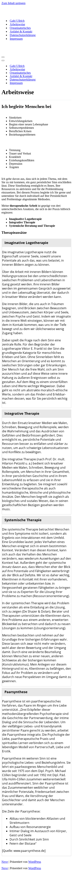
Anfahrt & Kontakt (21, 31)
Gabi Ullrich (17, 20)
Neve (4, 861)
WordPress (34, 861)
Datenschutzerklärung (23, 35)
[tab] (36, 243)
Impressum (16, 38)
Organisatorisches (20, 28)
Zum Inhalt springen (13, 3)
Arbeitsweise (17, 24)
